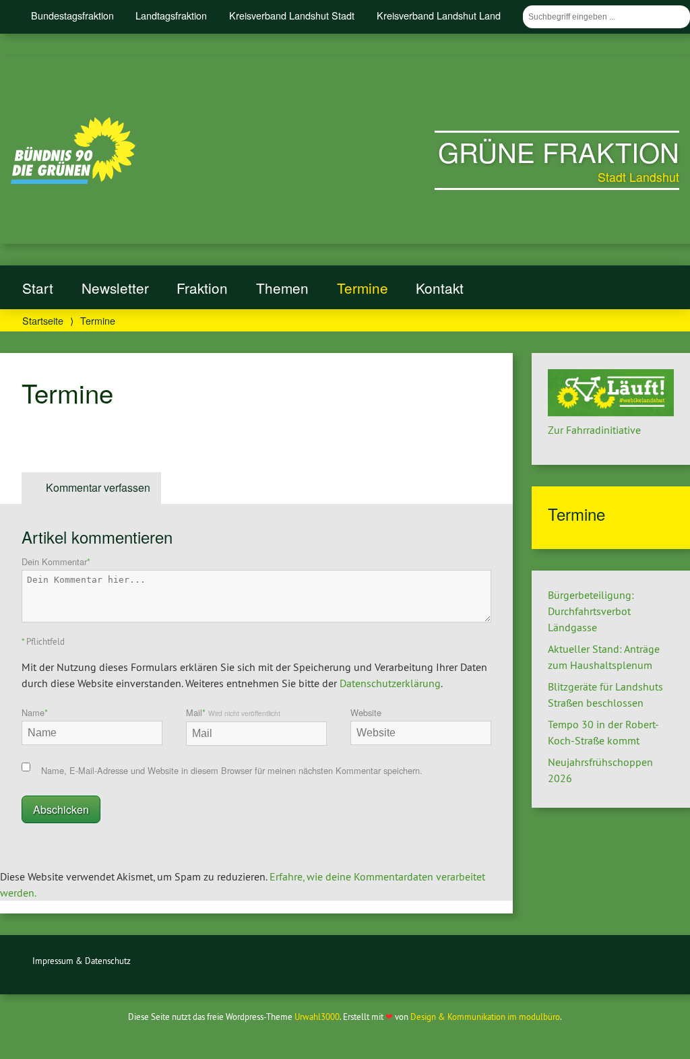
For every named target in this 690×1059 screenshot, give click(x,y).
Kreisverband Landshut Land (439, 15)
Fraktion (202, 288)
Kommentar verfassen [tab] (98, 487)
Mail (233, 712)
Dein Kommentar (56, 561)
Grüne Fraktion (558, 151)
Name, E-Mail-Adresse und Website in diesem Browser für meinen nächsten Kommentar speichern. (231, 770)
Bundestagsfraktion (72, 15)
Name (35, 712)
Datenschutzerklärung (390, 683)
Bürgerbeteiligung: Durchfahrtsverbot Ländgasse (591, 611)
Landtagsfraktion (171, 15)
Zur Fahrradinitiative (594, 430)
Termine (362, 288)
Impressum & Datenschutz (81, 960)
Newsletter (115, 288)
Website (365, 712)
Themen (282, 288)
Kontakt (440, 288)
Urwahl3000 (317, 1016)
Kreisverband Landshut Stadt (291, 15)
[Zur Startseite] (73, 180)
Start (37, 288)
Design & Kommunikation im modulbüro (485, 1016)
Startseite (42, 320)
